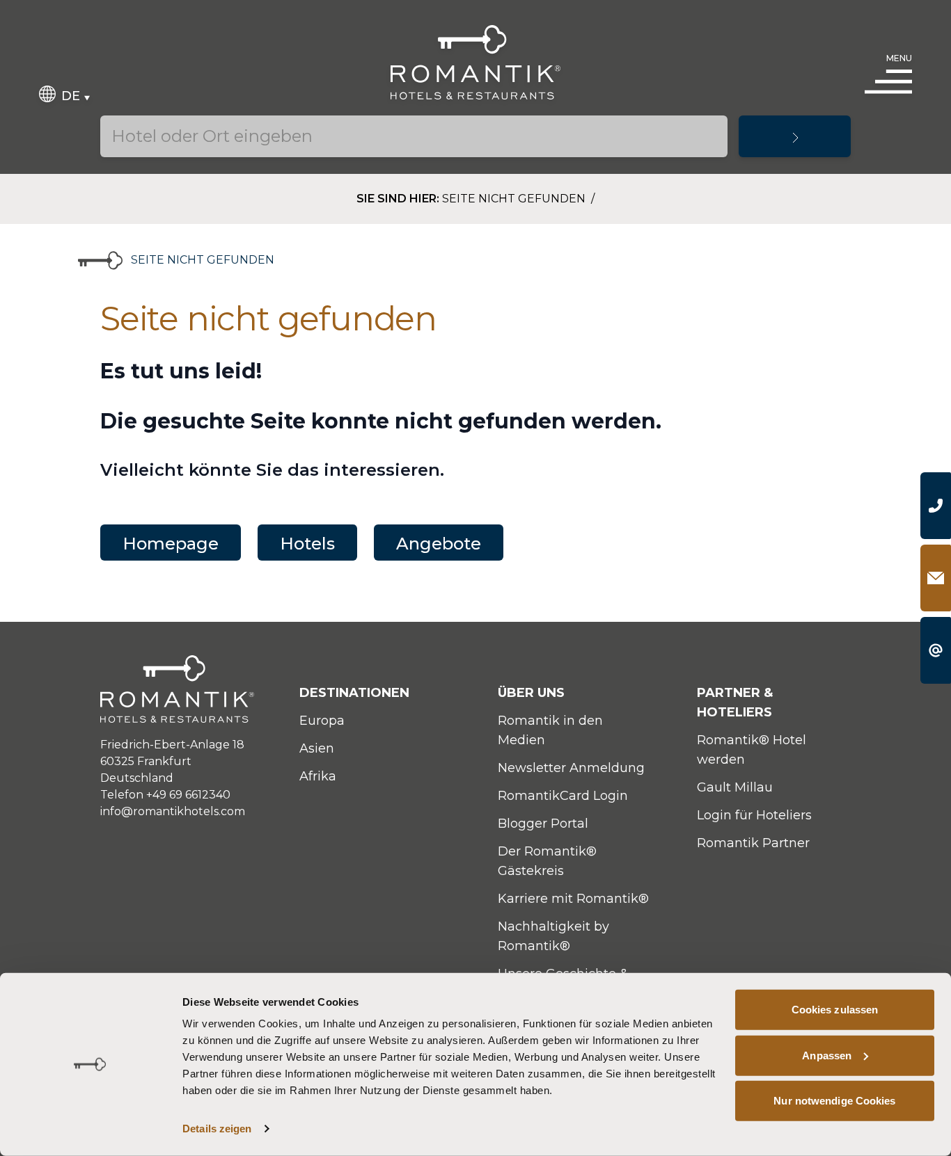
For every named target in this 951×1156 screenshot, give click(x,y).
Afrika (317, 776)
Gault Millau (735, 787)
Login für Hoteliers (754, 815)
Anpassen (826, 1055)
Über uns (531, 692)
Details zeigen (216, 1128)
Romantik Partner (753, 843)
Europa (322, 720)
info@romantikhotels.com (172, 811)
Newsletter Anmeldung (571, 768)
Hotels (307, 543)
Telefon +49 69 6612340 (165, 794)
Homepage (171, 543)
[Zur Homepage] (476, 62)
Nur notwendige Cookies (834, 1101)
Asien (316, 748)
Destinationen (354, 692)
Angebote (438, 543)
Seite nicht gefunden (515, 198)
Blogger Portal (543, 823)
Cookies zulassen (835, 1009)
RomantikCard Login (563, 795)
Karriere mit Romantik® (573, 898)
